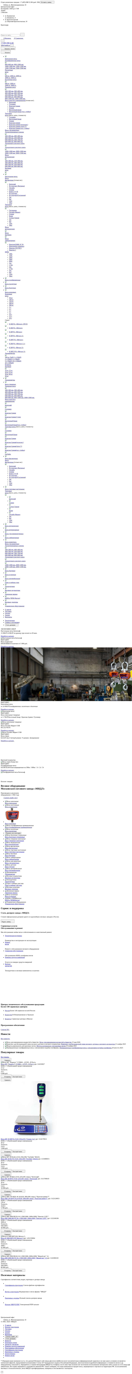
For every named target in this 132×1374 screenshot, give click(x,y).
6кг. (10, 272)
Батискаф (12, 102)
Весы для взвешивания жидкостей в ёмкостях (55, 1042)
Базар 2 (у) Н (13, 191)
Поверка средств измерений (15, 957)
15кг (10, 201)
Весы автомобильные (12, 870)
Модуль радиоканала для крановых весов (51, 1046)
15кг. (10, 274)
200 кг (11, 303)
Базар (11, 216)
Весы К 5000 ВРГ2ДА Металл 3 (12, 1238)
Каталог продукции (12, 1327)
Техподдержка (10, 1354)
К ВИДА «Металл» (16, 328)
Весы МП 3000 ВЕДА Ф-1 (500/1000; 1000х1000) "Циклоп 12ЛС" (24, 1218)
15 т (10, 316)
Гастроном (13, 210)
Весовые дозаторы (11, 889)
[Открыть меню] (2, 40)
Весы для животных (12, 863)
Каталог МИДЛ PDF (12, 1304)
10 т (10, 314)
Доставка (8, 611)
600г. (10, 261)
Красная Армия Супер (13, 417)
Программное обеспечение (14, 1348)
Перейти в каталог (7, 636)
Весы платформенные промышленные (18, 827)
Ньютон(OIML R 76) (16, 244)
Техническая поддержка (13, 936)
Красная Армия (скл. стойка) (19, 128)
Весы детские (10, 867)
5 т (10, 313)
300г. (10, 259)
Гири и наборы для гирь (13, 885)
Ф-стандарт (13, 193)
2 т (10, 309)
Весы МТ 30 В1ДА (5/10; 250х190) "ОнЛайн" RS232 (19, 1159)
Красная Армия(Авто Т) (13, 446)
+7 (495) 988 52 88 (7, 43)
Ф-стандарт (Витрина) (17, 186)
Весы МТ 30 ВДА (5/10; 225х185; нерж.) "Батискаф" (19, 1179)
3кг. (10, 270)
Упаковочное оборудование (14, 904)
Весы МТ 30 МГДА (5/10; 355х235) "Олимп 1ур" (18, 1139)
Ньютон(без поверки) (16, 246)
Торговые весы (10, 427)
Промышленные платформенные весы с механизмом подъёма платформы (86, 1048)
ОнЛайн (8, 454)
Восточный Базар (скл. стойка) (20, 112)
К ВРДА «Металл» (15, 332)
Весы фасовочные (11, 848)
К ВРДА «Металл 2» (16, 336)
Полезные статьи (11, 1342)
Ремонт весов (7, 943)
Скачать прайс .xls (11, 1336)
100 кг (11, 300)
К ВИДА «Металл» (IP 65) (18, 324)
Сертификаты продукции (14, 1285)
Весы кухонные (10, 896)
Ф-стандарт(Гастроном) (17, 195)
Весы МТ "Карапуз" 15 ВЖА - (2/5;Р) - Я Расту (17, 1064)
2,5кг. (11, 269)
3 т (10, 311)
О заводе (8, 609)
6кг (10, 199)
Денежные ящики (11, 893)
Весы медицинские (12, 844)
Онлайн (12, 188)
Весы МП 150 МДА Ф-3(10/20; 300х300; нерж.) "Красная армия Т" (24, 1198)
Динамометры (10, 874)
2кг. (10, 267)
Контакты (8, 617)
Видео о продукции (12, 1292)
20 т (10, 318)
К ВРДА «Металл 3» (16, 347)
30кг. (10, 276)
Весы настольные (11, 807)
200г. (10, 257)
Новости (8, 1341)
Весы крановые (10, 824)
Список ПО (5, 1029)
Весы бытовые (10, 855)
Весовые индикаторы (12, 878)
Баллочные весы (10, 79)
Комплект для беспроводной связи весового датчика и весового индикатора (88, 1044)
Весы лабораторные (12, 859)
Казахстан (8, 1015)
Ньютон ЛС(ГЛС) (15, 248)
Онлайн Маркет (14, 212)
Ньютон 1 (12, 250)
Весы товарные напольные (14, 841)
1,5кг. (11, 265)
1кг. (10, 263)
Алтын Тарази (14, 218)
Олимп (11, 108)
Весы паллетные (11, 831)
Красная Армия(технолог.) (14, 442)
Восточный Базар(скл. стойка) (15, 425)
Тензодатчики (10, 881)
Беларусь (8, 1019)
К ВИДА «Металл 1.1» (17, 344)
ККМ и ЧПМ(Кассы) (12, 900)
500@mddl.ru (5, 45)
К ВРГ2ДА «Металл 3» (17, 351)
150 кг (11, 301)
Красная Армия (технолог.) (18, 125)
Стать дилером (10, 1338)
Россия (7, 1010)
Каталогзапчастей (8, 965)
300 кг (11, 305)
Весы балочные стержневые (15, 837)
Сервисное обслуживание (14, 951)
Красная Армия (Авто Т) (18, 126)
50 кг (11, 298)
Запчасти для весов (11, 1344)
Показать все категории (13, 833)
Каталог (7, 52)
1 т (10, 307)
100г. (10, 254)
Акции (7, 615)
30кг (10, 203)
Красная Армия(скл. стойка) (15, 450)
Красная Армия (14, 106)
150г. (10, 256)
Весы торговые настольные (14, 852)
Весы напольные (11, 803)
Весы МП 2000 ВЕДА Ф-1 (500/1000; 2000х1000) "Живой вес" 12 (24, 1258)
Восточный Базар (15, 110)
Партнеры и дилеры (12, 1298)
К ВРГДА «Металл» (16, 340)
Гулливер (12, 104)
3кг (10, 197)
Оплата (7, 613)
